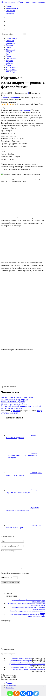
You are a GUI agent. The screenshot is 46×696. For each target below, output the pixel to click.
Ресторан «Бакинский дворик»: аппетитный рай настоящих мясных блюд (21, 407)
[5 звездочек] (13, 104)
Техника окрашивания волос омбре (22, 667)
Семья (8, 56)
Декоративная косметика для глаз (21, 660)
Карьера (9, 61)
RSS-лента (10, 11)
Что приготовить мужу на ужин (14, 399)
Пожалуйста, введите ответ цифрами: (15, 573)
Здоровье (9, 45)
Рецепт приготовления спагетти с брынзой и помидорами (21, 455)
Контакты (10, 13)
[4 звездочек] (10, 104)
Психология (11, 58)
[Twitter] (36, 693)
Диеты (8, 47)
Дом (7, 54)
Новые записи (12, 8)
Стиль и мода (11, 38)
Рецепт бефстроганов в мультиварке (21, 491)
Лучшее (9, 6)
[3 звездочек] (7, 104)
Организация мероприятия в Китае (21, 662)
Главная (4, 97)
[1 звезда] (2, 104)
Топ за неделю (12, 67)
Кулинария (10, 49)
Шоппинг (10, 41)
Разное (9, 65)
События (9, 63)
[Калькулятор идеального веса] (34, 645)
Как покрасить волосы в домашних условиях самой (29, 669)
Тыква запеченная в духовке (13, 402)
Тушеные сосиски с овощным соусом (22, 509)
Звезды (9, 52)
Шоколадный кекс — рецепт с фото (24, 474)
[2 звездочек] (5, 104)
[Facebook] (29, 693)
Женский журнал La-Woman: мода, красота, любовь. (23, 2)
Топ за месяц (11, 69)
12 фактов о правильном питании (22, 658)
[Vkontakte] (23, 693)
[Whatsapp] (10, 693)
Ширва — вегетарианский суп (14, 404)
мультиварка (25, 110)
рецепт (15, 413)
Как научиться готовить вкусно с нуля (17, 397)
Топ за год (10, 72)
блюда (39, 411)
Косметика (10, 43)
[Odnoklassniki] (16, 693)
